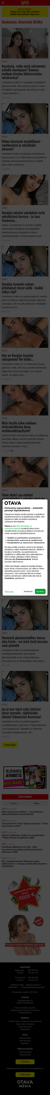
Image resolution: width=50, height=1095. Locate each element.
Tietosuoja (9, 592)
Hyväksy (40, 591)
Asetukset (28, 591)
